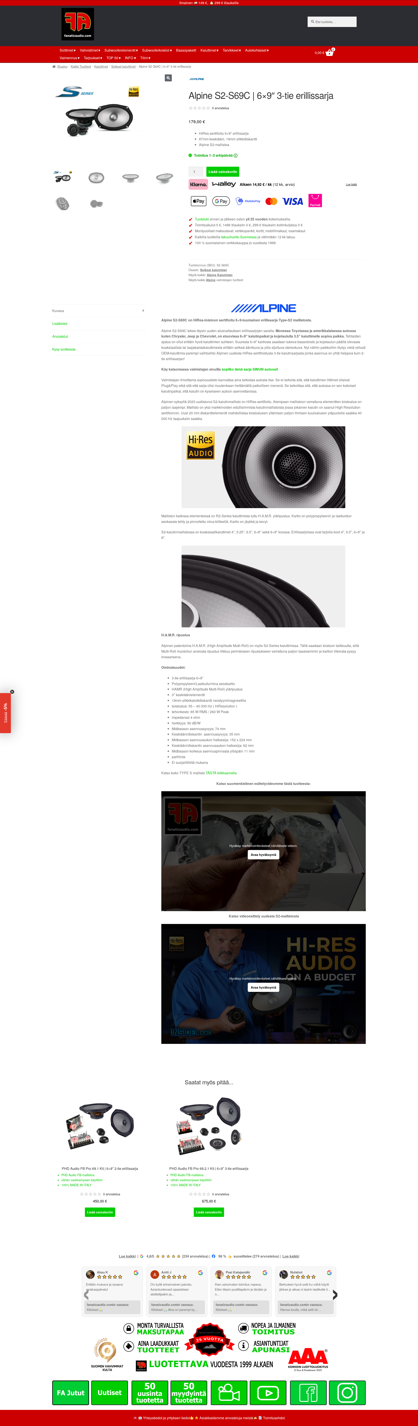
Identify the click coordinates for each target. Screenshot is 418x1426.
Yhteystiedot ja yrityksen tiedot (166, 1417)
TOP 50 (112, 57)
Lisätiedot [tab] (59, 323)
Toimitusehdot (274, 1417)
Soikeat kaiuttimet (123, 66)
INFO (129, 57)
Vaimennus (68, 57)
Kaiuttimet (208, 50)
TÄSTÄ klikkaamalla (221, 772)
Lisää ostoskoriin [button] (100, 1212)
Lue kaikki (127, 1256)
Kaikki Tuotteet (81, 66)
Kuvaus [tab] (58, 310)
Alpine (211, 280)
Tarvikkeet (230, 50)
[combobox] (332, 22)
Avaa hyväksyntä (263, 854)
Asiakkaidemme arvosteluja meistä (226, 1417)
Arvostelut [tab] (60, 336)
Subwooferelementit (119, 50)
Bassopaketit (186, 50)
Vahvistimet (89, 50)
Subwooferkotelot (155, 50)
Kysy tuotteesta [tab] (64, 349)
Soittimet (66, 50)
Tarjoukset (92, 57)
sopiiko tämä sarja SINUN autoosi (249, 369)
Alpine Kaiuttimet (220, 275)
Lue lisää (351, 184)
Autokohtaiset (255, 50)
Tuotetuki (202, 219)
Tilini (144, 57)
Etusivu (62, 66)
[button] (168, 77)
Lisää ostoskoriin (223, 171)
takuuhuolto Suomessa (239, 236)
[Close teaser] (12, 692)
